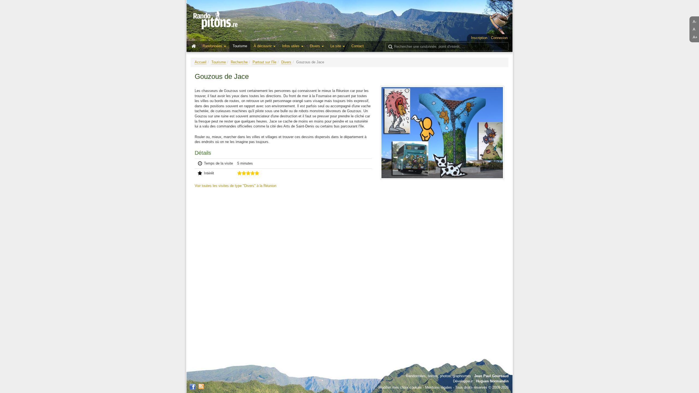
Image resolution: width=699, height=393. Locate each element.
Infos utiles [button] (291, 46)
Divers (286, 62)
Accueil (200, 62)
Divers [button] (315, 46)
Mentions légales (438, 387)
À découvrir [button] (263, 46)
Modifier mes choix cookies (400, 387)
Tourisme (240, 46)
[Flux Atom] (201, 386)
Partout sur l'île (264, 62)
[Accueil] (195, 46)
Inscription (479, 38)
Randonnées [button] (213, 46)
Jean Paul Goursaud (491, 376)
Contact (357, 46)
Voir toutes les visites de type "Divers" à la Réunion (235, 186)
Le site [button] (336, 46)
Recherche (239, 62)
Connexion (499, 38)
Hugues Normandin (492, 381)
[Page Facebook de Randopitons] (192, 387)
